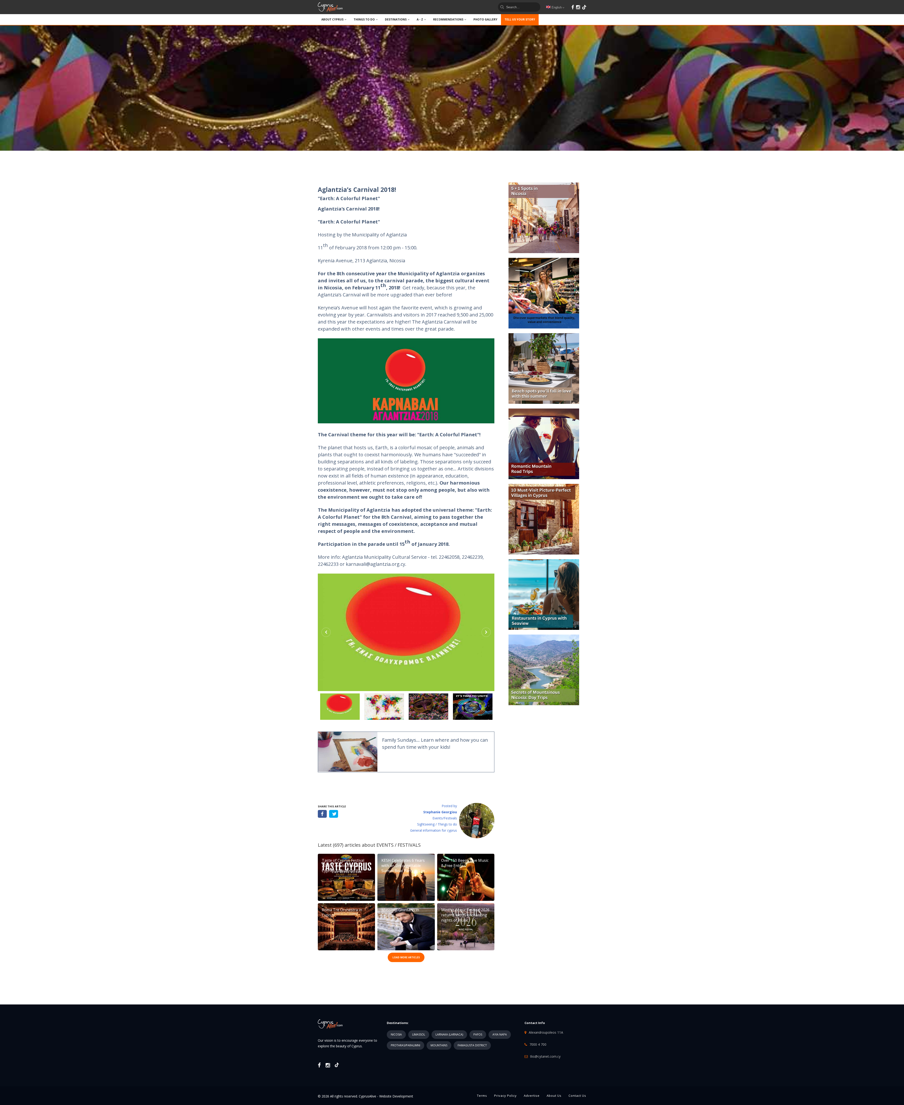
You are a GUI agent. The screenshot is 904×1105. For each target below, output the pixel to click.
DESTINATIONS (396, 19)
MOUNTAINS (439, 1045)
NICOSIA (396, 1034)
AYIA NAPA (499, 1034)
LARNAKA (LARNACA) (449, 1034)
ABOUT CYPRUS (332, 19)
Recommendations (448, 19)
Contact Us (577, 1095)
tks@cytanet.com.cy (545, 1056)
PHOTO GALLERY (485, 19)
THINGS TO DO (364, 19)
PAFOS (477, 1034)
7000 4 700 (537, 1044)
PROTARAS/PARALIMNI (405, 1045)
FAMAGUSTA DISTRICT (472, 1045)
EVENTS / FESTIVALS (398, 845)
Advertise (532, 1095)
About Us (554, 1095)
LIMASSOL (418, 1034)
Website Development (396, 1096)
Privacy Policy (505, 1095)
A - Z (420, 19)
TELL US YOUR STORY (519, 19)
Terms (482, 1095)
